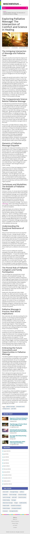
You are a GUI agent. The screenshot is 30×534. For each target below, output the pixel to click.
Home (4, 11)
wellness (22, 491)
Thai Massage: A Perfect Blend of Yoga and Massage (18, 424)
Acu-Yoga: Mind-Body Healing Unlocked (18, 436)
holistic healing (6, 500)
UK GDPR (15, 525)
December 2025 (7, 475)
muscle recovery (22, 497)
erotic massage (12, 494)
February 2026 (7, 469)
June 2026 (6, 457)
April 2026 (6, 463)
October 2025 (6, 481)
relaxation (5, 494)
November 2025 (7, 478)
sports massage (6, 497)
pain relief (13, 408)
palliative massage (10, 406)
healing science (6, 408)
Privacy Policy (15, 523)
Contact (15, 527)
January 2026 (6, 472)
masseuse (5, 511)
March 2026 (6, 466)
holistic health (6, 505)
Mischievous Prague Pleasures (13, 3)
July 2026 (5, 454)
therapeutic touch (20, 406)
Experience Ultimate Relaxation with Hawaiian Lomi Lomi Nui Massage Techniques (19, 418)
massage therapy (14, 491)
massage (14, 500)
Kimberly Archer (6, 47)
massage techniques (16, 508)
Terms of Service (15, 521)
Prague (16, 502)
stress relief (5, 491)
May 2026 (6, 460)
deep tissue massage (7, 502)
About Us (15, 519)
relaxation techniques (16, 505)
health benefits (23, 502)
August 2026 (6, 451)
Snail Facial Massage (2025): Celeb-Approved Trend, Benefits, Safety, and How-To (18, 442)
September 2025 (7, 484)
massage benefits (13, 511)
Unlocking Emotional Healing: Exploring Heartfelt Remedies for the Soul (18, 430)
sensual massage (22, 494)
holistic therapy (6, 508)
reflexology (5, 203)
